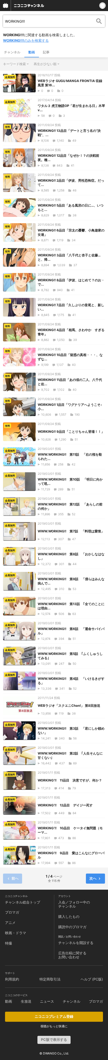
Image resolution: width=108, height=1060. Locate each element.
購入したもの (68, 916)
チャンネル (12, 52)
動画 (31, 52)
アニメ (10, 922)
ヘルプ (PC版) (92, 979)
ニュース (47, 1001)
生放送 (26, 1001)
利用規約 (12, 979)
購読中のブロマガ (72, 927)
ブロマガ (12, 912)
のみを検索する (26, 40)
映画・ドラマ (15, 933)
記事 (46, 52)
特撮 (8, 943)
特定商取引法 (50, 979)
